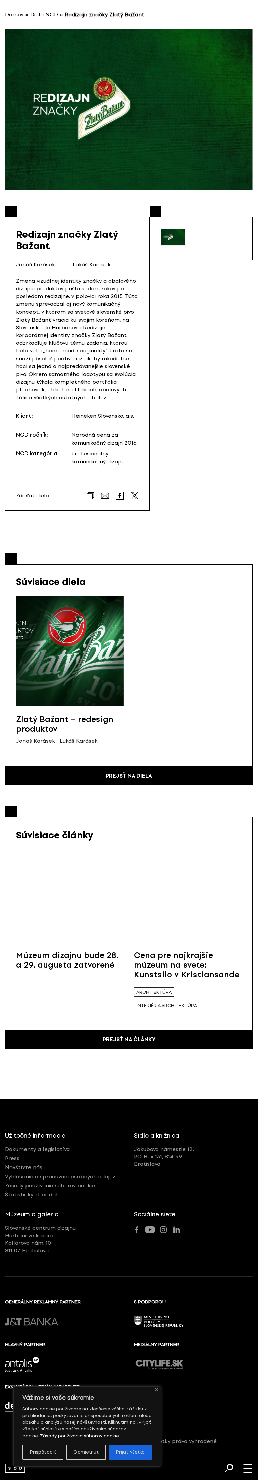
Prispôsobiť (43, 1452)
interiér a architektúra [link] (166, 1005)
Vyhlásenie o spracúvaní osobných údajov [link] (60, 1176)
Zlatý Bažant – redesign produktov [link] (64, 724)
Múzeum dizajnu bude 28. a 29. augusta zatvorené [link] (67, 960)
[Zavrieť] (156, 1389)
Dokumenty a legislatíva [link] (37, 1149)
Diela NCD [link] (44, 14)
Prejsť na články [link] (129, 1039)
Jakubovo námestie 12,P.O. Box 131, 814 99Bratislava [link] (164, 1156)
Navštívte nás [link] (23, 1167)
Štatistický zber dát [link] (31, 1194)
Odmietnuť (86, 1452)
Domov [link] (14, 14)
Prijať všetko (130, 1452)
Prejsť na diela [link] (129, 776)
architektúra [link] (154, 992)
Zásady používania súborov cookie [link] (79, 1436)
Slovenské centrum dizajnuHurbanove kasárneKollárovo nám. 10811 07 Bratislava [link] (40, 1238)
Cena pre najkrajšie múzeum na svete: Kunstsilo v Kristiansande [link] (186, 964)
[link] (15, 1468)
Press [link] (12, 1158)
